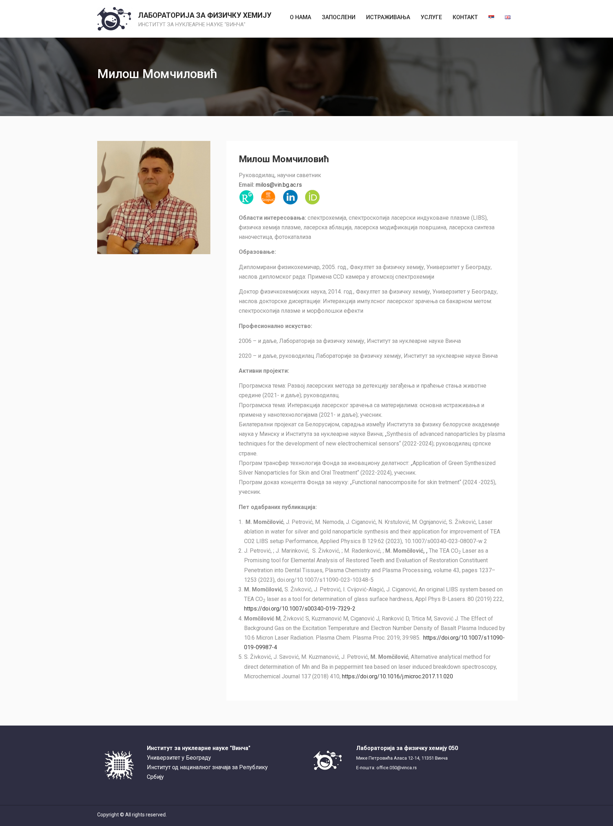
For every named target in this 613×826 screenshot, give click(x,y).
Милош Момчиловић (284, 159)
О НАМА (300, 17)
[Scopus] (268, 197)
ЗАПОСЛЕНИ (338, 17)
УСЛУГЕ (431, 17)
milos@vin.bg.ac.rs (279, 184)
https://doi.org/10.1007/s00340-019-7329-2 (299, 608)
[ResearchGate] (246, 197)
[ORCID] (312, 197)
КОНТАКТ (465, 17)
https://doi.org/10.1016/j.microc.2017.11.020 (397, 676)
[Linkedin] (290, 197)
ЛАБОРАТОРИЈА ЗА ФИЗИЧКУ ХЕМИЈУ (204, 15)
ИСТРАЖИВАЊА (388, 17)
